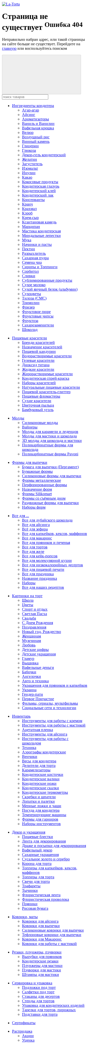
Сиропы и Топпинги (40, 267)
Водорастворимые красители (47, 356)
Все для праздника (38, 574)
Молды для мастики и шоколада (49, 436)
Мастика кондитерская (41, 231)
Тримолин (31, 303)
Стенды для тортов (38, 1001)
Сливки (28, 276)
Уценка (28, 1040)
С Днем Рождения (37, 623)
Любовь (29, 645)
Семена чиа (32, 262)
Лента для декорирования (44, 841)
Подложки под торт (39, 987)
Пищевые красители (29, 338)
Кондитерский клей (39, 191)
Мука (26, 240)
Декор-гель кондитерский (44, 155)
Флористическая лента (41, 895)
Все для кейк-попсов (40, 556)
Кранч (27, 204)
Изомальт (30, 168)
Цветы (27, 605)
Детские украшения (39, 654)
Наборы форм (34, 507)
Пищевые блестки (37, 837)
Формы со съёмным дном (44, 498)
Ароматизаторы (35, 119)
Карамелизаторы (36, 770)
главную (9, 48)
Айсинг (28, 114)
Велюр (28, 132)
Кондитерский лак (38, 195)
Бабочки (29, 672)
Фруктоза (30, 320)
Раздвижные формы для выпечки (50, 503)
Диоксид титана (36, 365)
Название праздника (39, 578)
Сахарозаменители (38, 325)
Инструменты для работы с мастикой (54, 725)
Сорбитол (30, 271)
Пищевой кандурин (39, 351)
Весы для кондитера (39, 761)
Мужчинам (31, 640)
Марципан (31, 226)
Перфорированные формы (44, 485)
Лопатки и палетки (38, 801)
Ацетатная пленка (37, 730)
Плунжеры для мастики (42, 965)
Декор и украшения (28, 832)
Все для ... (20, 516)
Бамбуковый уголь (38, 410)
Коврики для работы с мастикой (49, 944)
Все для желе (33, 551)
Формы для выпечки (29, 462)
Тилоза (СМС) (34, 298)
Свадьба (29, 618)
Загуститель (32, 164)
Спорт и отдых (35, 609)
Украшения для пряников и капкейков (54, 685)
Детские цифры (35, 649)
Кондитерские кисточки (42, 774)
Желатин (29, 159)
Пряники (30, 904)
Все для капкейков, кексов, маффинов (54, 533)
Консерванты (33, 200)
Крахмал (29, 209)
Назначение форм (37, 489)
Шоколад (30, 329)
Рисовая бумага (35, 908)
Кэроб (27, 213)
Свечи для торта (36, 881)
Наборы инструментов (41, 824)
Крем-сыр (30, 217)
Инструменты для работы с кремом (52, 721)
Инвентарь (21, 716)
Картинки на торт (27, 596)
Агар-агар (30, 110)
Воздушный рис (36, 137)
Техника (29, 747)
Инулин (29, 173)
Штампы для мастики (40, 974)
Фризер (28, 307)
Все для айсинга (36, 525)
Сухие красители (36, 401)
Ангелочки (31, 676)
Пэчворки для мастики (41, 970)
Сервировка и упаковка (32, 983)
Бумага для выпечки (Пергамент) (50, 467)
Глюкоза (29, 150)
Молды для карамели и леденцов (50, 431)
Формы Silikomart (37, 494)
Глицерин (30, 146)
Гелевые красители (38, 360)
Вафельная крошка (38, 128)
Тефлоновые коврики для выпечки (51, 935)
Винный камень (36, 141)
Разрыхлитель (34, 253)
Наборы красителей (39, 383)
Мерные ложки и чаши (41, 806)
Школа (28, 600)
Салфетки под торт (38, 992)
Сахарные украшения (40, 854)
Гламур (28, 658)
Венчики (29, 756)
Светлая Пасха (34, 614)
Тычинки (30, 890)
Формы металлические (41, 480)
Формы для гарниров (40, 819)
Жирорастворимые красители (47, 374)
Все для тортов (35, 547)
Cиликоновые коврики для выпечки (53, 930)
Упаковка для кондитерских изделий (53, 1005)
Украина (29, 690)
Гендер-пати (32, 694)
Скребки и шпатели (39, 797)
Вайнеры (30, 427)
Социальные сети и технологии (49, 708)
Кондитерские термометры (45, 792)
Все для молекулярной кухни (47, 560)
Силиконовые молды (40, 423)
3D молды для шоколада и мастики (52, 440)
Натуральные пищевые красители (51, 387)
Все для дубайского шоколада (47, 520)
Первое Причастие (38, 699)
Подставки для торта (40, 1014)
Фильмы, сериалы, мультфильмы (50, 703)
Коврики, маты (25, 917)
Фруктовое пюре (36, 312)
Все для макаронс (37, 538)
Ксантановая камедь (39, 222)
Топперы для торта (38, 877)
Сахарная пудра (35, 258)
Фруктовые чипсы (38, 316)
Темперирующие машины (44, 815)
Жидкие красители (38, 369)
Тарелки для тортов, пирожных (49, 1010)
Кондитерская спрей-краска (45, 378)
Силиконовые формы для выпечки (51, 476)
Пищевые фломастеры (41, 396)
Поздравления (34, 627)
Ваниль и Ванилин (38, 123)
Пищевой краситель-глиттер (46, 392)
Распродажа (22, 1031)
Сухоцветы (31, 294)
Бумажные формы (37, 471)
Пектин (28, 249)
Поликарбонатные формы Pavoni (50, 454)
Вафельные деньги (38, 667)
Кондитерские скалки (40, 788)
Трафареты (31, 886)
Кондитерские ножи (39, 783)
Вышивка (30, 663)
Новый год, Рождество (41, 632)
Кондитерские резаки (40, 961)
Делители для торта (39, 765)
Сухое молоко (34, 285)
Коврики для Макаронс (42, 939)
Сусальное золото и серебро (46, 859)
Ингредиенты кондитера (33, 106)
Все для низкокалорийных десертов (52, 565)
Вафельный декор (37, 850)
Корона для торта (37, 863)
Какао (27, 177)
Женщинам (31, 636)
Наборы (29, 583)
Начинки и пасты (37, 244)
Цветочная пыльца (38, 405)
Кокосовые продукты (40, 182)
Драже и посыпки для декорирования (54, 846)
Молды (18, 418)
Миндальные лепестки (41, 235)
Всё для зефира (35, 529)
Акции (28, 1036)
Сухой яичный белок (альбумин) (50, 289)
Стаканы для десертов (41, 996)
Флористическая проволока (45, 899)
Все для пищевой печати (43, 569)
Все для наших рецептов (43, 587)
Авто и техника (35, 681)
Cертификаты (24, 1023)
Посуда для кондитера (41, 810)
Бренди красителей (38, 342)
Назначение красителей (42, 347)
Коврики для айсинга (40, 921)
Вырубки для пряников (42, 956)
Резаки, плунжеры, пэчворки (37, 952)
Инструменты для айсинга (44, 734)
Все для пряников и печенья (46, 542)
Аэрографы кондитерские (44, 752)
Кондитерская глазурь (40, 186)
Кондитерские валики (41, 779)
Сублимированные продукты (47, 280)
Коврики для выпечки (41, 926)
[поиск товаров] (41, 74)
